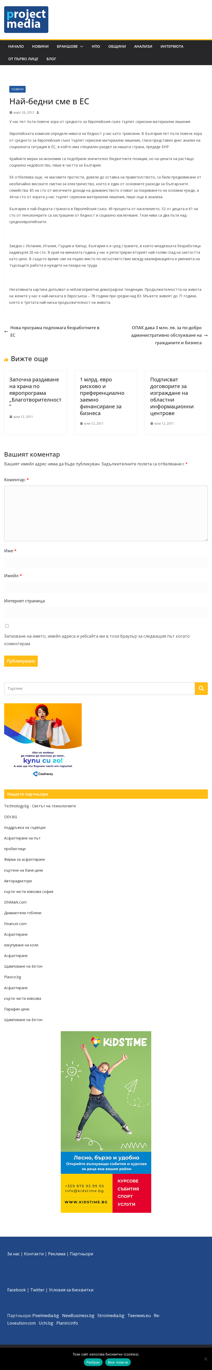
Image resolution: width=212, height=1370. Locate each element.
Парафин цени (16, 1009)
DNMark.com (15, 902)
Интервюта (172, 46)
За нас (13, 1254)
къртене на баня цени (23, 870)
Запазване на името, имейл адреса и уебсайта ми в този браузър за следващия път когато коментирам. (97, 639)
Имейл (13, 576)
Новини (40, 46)
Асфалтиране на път (22, 838)
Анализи (143, 46)
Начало (16, 46)
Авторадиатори (18, 880)
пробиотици (15, 848)
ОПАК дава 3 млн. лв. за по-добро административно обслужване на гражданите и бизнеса (166, 335)
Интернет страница (24, 601)
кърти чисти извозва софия (28, 891)
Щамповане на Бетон (23, 966)
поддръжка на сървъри (25, 827)
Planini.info (67, 1323)
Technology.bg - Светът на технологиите (40, 805)
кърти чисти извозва (22, 998)
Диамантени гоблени (22, 912)
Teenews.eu (139, 1315)
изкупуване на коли (21, 944)
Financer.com (15, 923)
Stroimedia (107, 1315)
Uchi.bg (46, 1323)
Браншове (67, 46)
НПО (96, 46)
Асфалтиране (16, 934)
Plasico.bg (12, 976)
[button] (81, 46)
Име (10, 551)
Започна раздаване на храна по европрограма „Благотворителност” (35, 393)
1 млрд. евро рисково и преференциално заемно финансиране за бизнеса (102, 396)
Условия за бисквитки (71, 1290)
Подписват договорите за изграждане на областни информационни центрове (172, 396)
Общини (117, 46)
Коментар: (16, 480)
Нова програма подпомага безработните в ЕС (55, 331)
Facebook (16, 1290)
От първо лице (23, 58)
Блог (51, 58)
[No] (205, 1358)
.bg (121, 1315)
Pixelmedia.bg (45, 1315)
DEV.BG (10, 816)
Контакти (34, 1254)
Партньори (81, 1254)
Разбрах (93, 1362)
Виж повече (118, 1362)
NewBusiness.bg (78, 1315)
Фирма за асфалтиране (24, 859)
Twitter (37, 1290)
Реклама (56, 1254)
